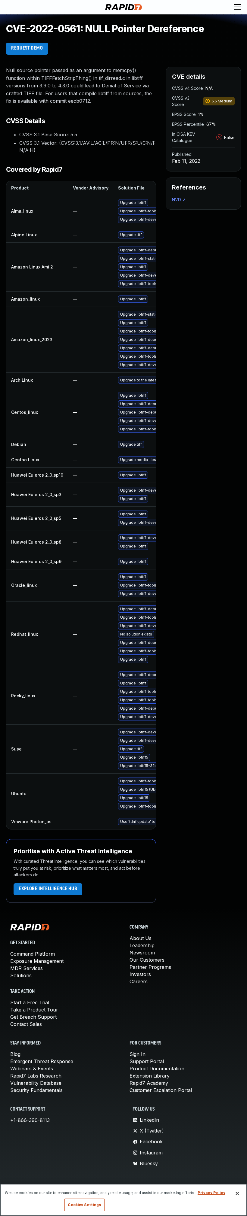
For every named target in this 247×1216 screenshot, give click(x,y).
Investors (140, 974)
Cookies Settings (84, 1204)
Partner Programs (150, 967)
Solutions (21, 975)
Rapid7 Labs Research (35, 1076)
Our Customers (147, 960)
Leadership (142, 945)
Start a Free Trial (29, 1002)
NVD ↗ (179, 199)
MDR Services (26, 968)
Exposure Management (37, 961)
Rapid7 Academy (149, 1083)
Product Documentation (157, 1069)
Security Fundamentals (36, 1090)
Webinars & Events (31, 1069)
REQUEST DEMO (27, 48)
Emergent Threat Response (41, 1061)
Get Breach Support (33, 1017)
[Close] (237, 1193)
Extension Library (150, 1076)
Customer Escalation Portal (161, 1090)
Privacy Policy (211, 1192)
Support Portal (147, 1061)
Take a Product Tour (34, 1010)
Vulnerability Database (35, 1083)
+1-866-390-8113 (30, 1120)
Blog (15, 1054)
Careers (139, 981)
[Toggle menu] (237, 7)
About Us (141, 938)
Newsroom (142, 953)
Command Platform (32, 954)
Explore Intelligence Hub (48, 889)
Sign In (137, 1054)
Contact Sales (26, 1024)
